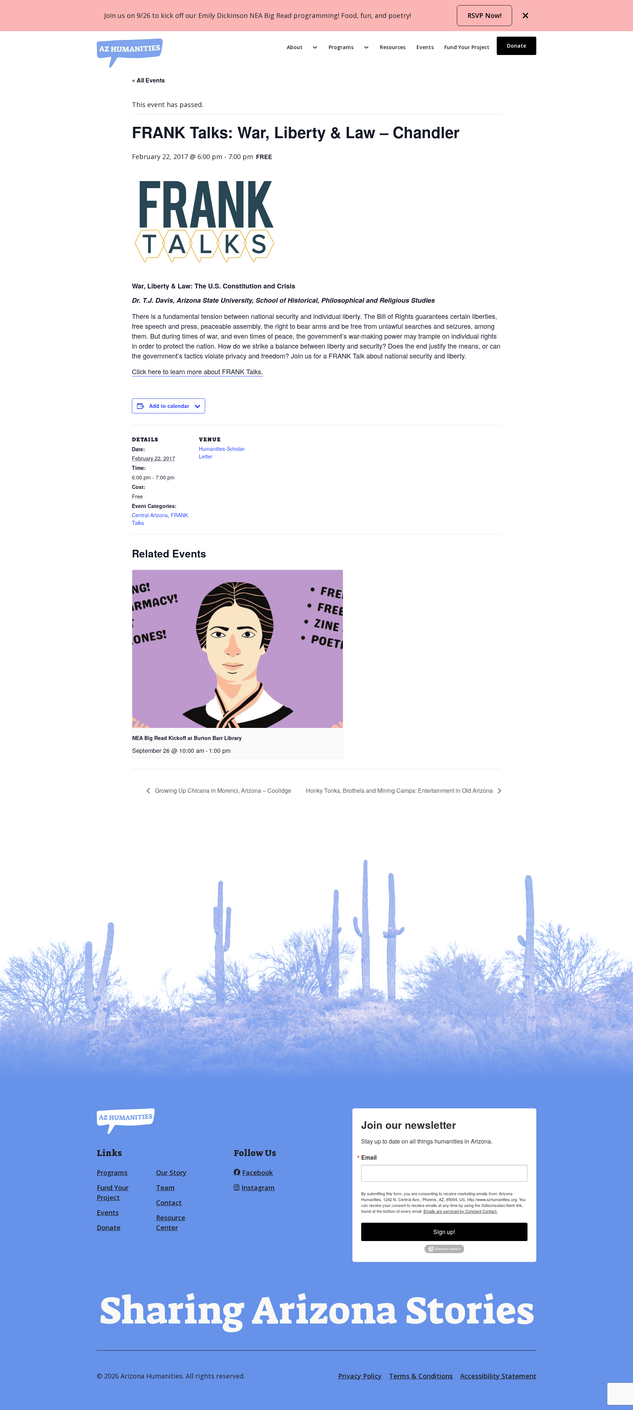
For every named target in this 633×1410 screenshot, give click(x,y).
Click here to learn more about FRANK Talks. (197, 371)
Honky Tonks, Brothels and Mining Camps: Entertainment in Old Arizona (400, 790)
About (295, 47)
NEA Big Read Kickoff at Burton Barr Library (187, 737)
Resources (393, 47)
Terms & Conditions (421, 1376)
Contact (169, 1202)
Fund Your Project (466, 47)
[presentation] (237, 649)
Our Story (171, 1172)
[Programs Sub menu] (366, 47)
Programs (341, 47)
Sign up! (444, 1231)
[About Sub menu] (315, 47)
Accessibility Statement (498, 1376)
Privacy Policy (360, 1376)
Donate (516, 45)
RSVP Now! (484, 15)
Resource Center (170, 1222)
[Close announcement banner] (525, 15)
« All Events (148, 80)
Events (425, 47)
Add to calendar (169, 405)
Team (165, 1187)
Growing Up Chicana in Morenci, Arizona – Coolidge (222, 790)
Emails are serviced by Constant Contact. (460, 1211)
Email (369, 1157)
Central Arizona (150, 515)
